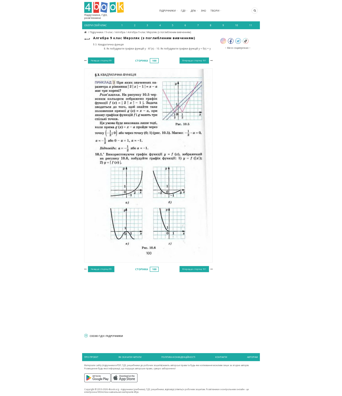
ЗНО (203, 10)
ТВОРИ (214, 10)
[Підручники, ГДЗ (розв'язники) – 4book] (85, 32)
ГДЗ (183, 10)
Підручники (167, 10)
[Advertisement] (148, 302)
